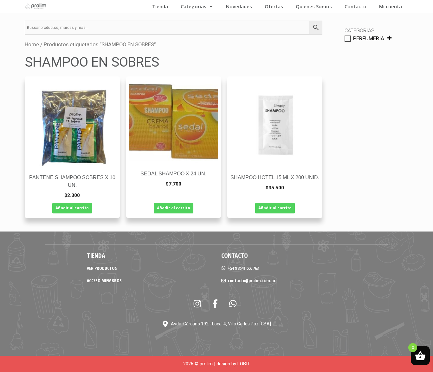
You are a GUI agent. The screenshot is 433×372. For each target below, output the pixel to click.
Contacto (355, 6)
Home (32, 45)
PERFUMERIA (368, 38)
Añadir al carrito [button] (72, 208)
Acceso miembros (104, 280)
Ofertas (274, 6)
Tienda (160, 6)
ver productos (102, 268)
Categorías (193, 6)
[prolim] (36, 6)
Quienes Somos (314, 6)
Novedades (239, 6)
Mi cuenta (390, 6)
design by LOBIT (233, 364)
